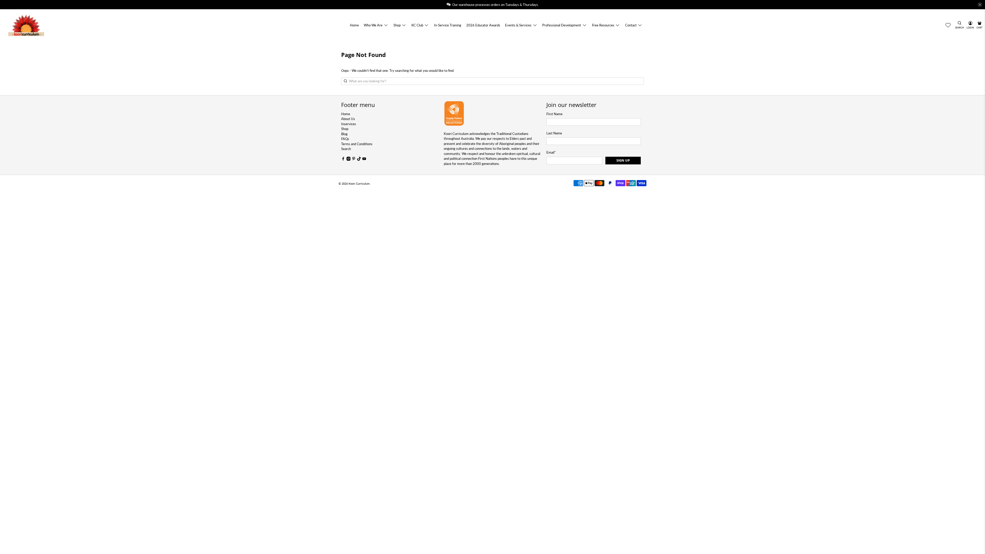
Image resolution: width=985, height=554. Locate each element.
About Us (348, 119)
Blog (344, 134)
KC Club (417, 25)
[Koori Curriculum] (26, 25)
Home (354, 25)
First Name (554, 114)
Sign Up (623, 160)
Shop (397, 25)
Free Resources (603, 25)
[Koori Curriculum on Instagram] (349, 159)
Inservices (348, 124)
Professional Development (561, 25)
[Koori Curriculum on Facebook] (343, 159)
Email (551, 152)
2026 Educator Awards (483, 25)
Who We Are (373, 25)
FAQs (345, 139)
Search (346, 149)
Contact (631, 25)
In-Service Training (447, 25)
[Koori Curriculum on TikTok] (359, 159)
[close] (979, 4)
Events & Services (518, 25)
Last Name (554, 133)
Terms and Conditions (356, 144)
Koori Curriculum (359, 183)
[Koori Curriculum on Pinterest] (354, 159)
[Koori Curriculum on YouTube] (364, 159)
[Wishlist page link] (948, 25)
